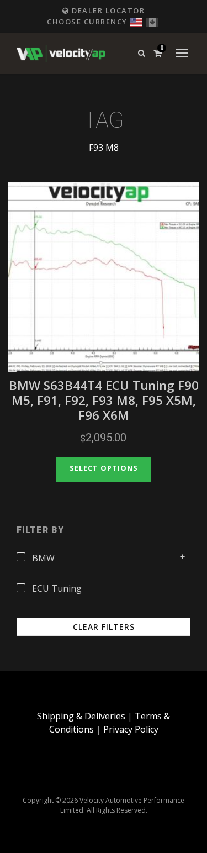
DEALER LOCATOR (107, 10)
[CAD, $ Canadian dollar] (152, 21)
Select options (104, 468)
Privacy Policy (130, 729)
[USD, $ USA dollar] (136, 21)
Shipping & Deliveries (81, 716)
